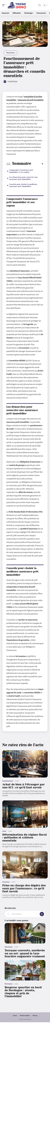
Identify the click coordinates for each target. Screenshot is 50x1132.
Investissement (7, 781)
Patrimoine (8, 947)
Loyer (4, 831)
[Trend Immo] (16, 5)
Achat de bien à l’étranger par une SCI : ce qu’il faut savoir (23, 786)
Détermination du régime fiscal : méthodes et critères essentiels (24, 837)
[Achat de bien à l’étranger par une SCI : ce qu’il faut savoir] (25, 764)
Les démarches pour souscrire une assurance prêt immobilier (23, 178)
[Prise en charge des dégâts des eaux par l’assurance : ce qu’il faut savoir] (25, 865)
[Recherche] (39, 5)
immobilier (39, 100)
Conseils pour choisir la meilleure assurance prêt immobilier (23, 185)
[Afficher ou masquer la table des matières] (37, 163)
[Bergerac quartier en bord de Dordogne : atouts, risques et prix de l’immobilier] (25, 970)
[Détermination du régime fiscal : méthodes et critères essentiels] (25, 814)
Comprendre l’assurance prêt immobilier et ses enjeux (21, 171)
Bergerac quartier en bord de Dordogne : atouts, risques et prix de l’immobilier (23, 992)
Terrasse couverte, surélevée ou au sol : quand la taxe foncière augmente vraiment (25, 953)
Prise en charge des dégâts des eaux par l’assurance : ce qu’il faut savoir (24, 888)
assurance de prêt (25, 100)
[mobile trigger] (4, 5)
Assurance (10, 53)
